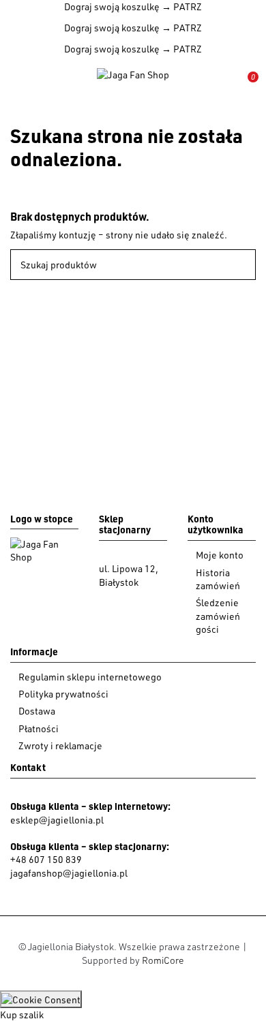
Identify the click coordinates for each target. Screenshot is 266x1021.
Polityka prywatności (63, 694)
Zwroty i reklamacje (60, 745)
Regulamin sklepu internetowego (90, 676)
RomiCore (163, 960)
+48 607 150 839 (46, 859)
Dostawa (36, 711)
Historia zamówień (218, 579)
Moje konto (219, 555)
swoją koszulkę (112, 6)
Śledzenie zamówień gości (218, 616)
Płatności (38, 728)
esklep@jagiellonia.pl (57, 820)
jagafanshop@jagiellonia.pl (69, 873)
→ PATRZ (181, 6)
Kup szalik (22, 1014)
